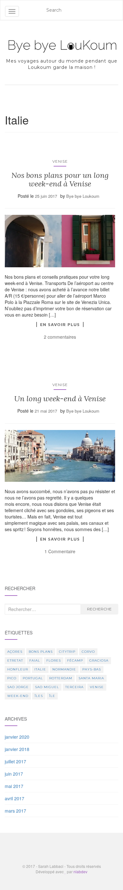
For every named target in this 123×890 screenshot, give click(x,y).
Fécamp (75, 660)
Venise (60, 161)
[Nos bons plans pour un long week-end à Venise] (60, 241)
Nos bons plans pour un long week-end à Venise (59, 179)
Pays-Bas (91, 669)
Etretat (15, 660)
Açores (14, 652)
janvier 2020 (17, 737)
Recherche (99, 609)
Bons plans (41, 652)
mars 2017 (15, 811)
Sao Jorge (18, 687)
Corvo (88, 652)
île (52, 696)
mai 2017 (14, 786)
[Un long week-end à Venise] (60, 456)
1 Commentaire (59, 551)
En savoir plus (60, 324)
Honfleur (17, 669)
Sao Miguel (47, 687)
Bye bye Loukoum (82, 196)
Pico (11, 678)
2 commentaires (60, 337)
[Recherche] (113, 10)
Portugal (33, 678)
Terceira (74, 687)
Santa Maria (91, 678)
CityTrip (67, 652)
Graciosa (98, 660)
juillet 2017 (15, 761)
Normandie (64, 669)
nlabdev (80, 871)
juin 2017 (14, 774)
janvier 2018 (17, 749)
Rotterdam (60, 678)
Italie (40, 669)
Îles (39, 696)
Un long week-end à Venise (60, 398)
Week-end (17, 696)
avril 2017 (14, 798)
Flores (53, 660)
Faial (34, 660)
